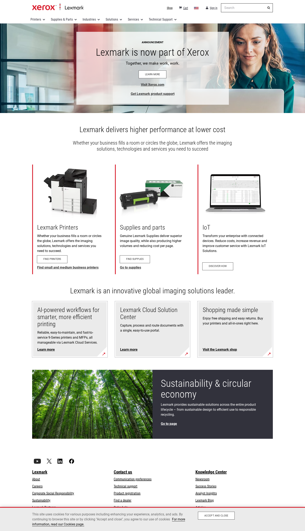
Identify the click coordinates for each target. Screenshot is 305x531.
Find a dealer (122, 500)
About (36, 479)
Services (133, 19)
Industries (89, 19)
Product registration (127, 493)
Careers (37, 486)
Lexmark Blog (204, 500)
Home (57, 6)
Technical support (125, 486)
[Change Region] (196, 8)
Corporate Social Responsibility (53, 493)
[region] (152, 519)
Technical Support (161, 19)
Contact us (123, 472)
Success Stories (205, 486)
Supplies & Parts (62, 19)
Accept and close (216, 515)
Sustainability (41, 500)
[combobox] (247, 7)
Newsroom (202, 479)
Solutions (112, 19)
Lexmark (39, 472)
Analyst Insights (206, 493)
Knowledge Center (211, 472)
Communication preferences (132, 479)
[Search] (269, 8)
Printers (35, 19)
